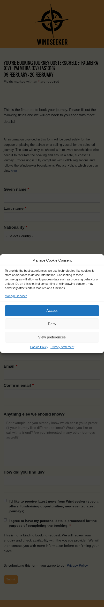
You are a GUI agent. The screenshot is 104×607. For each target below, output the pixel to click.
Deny (52, 324)
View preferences (52, 337)
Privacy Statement (62, 347)
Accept (52, 310)
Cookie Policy (39, 347)
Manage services (16, 296)
